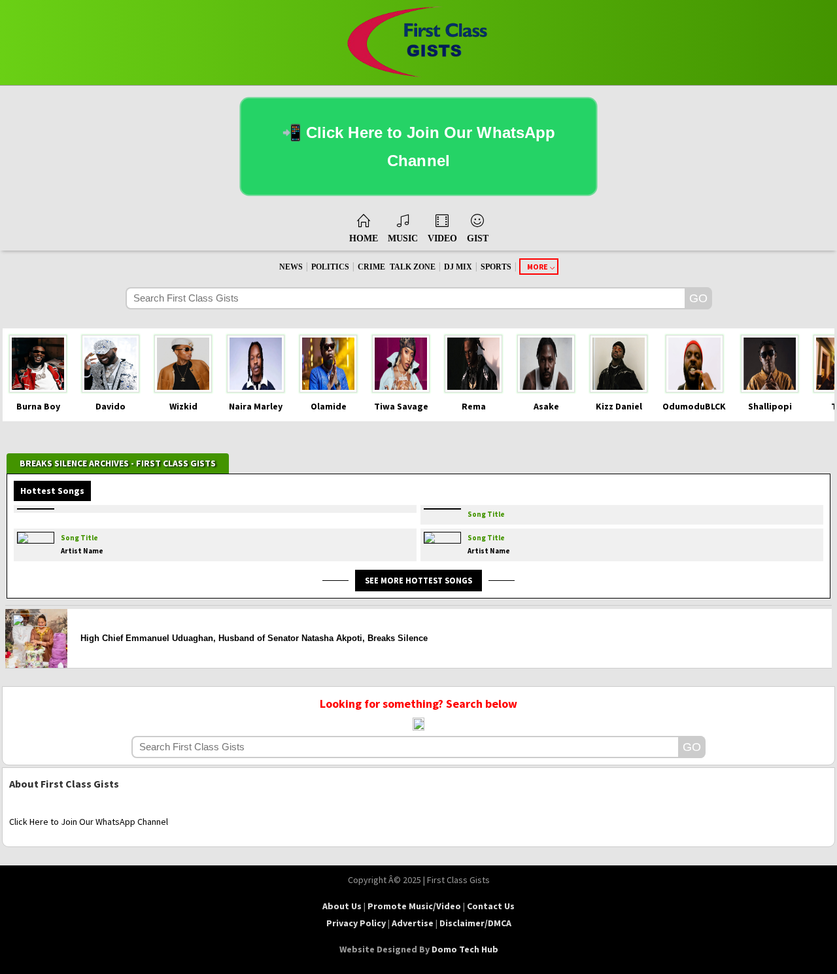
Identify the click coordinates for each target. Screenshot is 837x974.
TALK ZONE (413, 266)
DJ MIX (458, 266)
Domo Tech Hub (465, 949)
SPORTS (496, 266)
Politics (330, 266)
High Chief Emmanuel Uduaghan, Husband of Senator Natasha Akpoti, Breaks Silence (254, 638)
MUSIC (403, 238)
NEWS (291, 266)
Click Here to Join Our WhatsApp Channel (88, 821)
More (537, 266)
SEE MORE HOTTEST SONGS (418, 580)
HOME (363, 238)
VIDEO (442, 238)
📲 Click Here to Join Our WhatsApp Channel (418, 147)
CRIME (371, 266)
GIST (477, 238)
